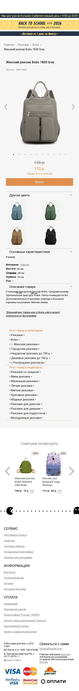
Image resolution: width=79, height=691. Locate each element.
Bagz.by (65, 654)
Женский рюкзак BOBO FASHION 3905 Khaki (25, 481)
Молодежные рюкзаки (26, 418)
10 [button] (65, 154)
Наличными (11, 603)
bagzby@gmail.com (51, 648)
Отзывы (9, 583)
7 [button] (48, 154)
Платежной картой (15, 609)
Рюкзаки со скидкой (25, 372)
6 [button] (42, 154)
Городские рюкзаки (24, 349)
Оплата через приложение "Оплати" (25, 620)
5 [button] (37, 154)
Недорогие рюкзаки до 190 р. (30, 353)
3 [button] (25, 154)
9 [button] (60, 154)
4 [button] (31, 154)
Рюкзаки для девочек (25, 404)
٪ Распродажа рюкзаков (27, 362)
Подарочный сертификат (19, 551)
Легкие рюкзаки (21, 385)
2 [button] (19, 154)
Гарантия (9, 540)
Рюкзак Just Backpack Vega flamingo (51, 481)
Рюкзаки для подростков (28, 413)
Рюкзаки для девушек (26, 408)
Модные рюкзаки (22, 399)
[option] (39, 111)
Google (44, 662)
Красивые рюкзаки (23, 395)
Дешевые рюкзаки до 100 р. (30, 358)
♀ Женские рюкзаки (24, 344)
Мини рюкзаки (20, 376)
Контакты (10, 572)
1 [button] (14, 154)
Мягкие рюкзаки (22, 390)
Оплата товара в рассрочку (20, 631)
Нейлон (24, 264)
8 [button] (54, 154)
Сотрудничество (14, 577)
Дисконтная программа (18, 557)
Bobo (14, 339)
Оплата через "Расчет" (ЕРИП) (22, 614)
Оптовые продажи (15, 589)
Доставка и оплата (15, 534)
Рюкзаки (17, 335)
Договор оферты (14, 546)
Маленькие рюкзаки (24, 381)
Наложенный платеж (16, 626)
